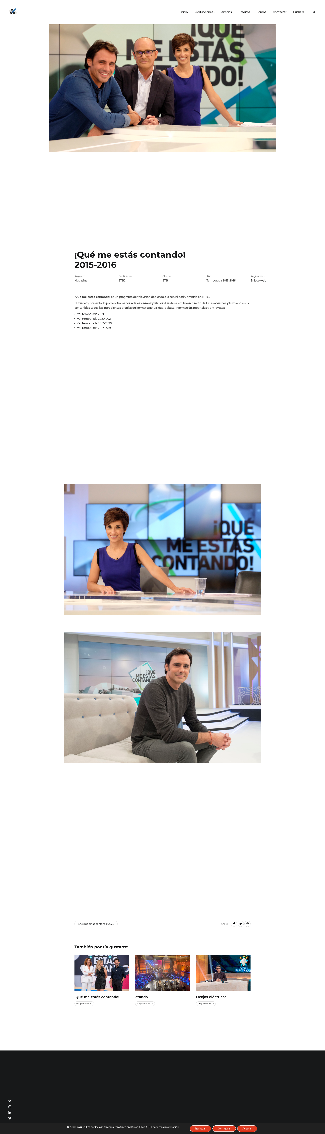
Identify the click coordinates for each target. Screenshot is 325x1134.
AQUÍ (149, 1127)
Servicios (226, 12)
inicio (184, 12)
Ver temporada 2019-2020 (94, 323)
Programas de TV (84, 1003)
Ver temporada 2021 (90, 314)
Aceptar (247, 1128)
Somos (261, 12)
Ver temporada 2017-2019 (94, 327)
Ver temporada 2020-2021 (94, 318)
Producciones (203, 12)
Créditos (244, 12)
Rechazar (200, 1128)
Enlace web (258, 280)
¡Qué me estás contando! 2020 (96, 923)
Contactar (279, 12)
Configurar (224, 1128)
